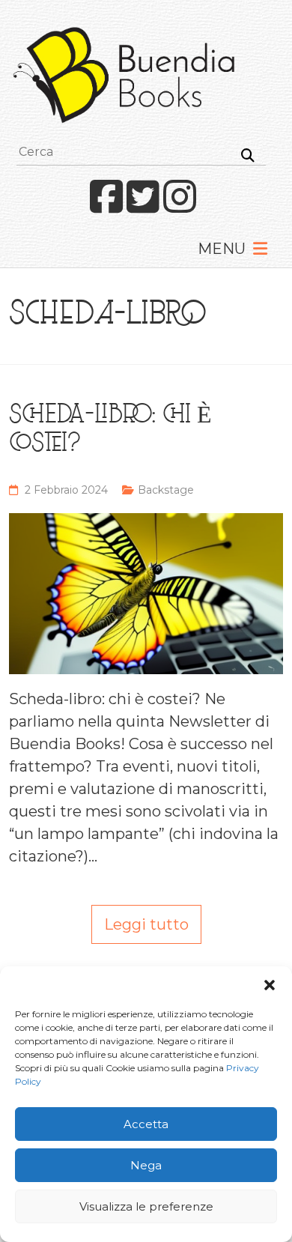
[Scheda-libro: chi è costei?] (146, 524)
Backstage (166, 490)
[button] (269, 985)
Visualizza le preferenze (146, 1206)
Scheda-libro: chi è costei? (110, 431)
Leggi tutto (146, 924)
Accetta (146, 1124)
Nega (146, 1165)
